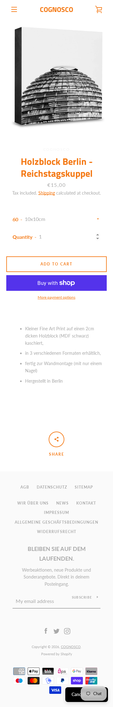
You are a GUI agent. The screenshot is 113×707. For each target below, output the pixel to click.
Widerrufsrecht (56, 531)
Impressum (56, 512)
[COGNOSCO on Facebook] (46, 630)
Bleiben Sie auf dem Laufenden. (57, 553)
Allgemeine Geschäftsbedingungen (56, 522)
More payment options (56, 297)
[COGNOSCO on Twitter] (56, 630)
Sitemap (84, 487)
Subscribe (82, 597)
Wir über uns (33, 503)
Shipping (46, 193)
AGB (24, 487)
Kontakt (86, 503)
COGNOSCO (56, 9)
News (62, 503)
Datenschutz (52, 487)
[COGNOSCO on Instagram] (67, 630)
